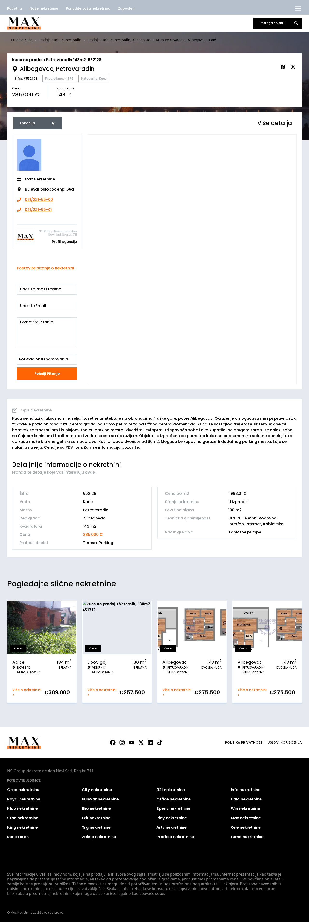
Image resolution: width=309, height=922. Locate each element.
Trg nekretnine (96, 827)
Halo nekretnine (246, 799)
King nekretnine (22, 827)
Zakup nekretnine (99, 837)
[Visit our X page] (141, 742)
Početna (14, 8)
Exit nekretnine (96, 818)
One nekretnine (246, 827)
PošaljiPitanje (47, 373)
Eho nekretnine (96, 808)
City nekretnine (97, 789)
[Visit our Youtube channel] (131, 742)
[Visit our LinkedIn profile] (150, 742)
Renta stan (18, 837)
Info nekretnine (245, 789)
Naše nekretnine (44, 8)
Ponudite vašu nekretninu (88, 8)
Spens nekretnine (173, 808)
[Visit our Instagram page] (122, 742)
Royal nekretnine (23, 799)
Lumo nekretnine (247, 837)
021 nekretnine (170, 789)
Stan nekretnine (22, 818)
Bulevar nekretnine (100, 799)
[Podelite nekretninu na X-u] (294, 67)
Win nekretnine (245, 808)
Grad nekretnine (23, 789)
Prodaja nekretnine (175, 837)
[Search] (296, 23)
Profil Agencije (64, 241)
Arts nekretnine (171, 827)
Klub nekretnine (22, 808)
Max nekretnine (246, 818)
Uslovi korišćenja (284, 742)
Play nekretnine (171, 818)
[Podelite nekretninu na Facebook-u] (284, 67)
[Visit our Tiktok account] (160, 742)
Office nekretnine (173, 799)
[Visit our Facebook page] (113, 742)
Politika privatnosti (244, 742)
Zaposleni (126, 8)
